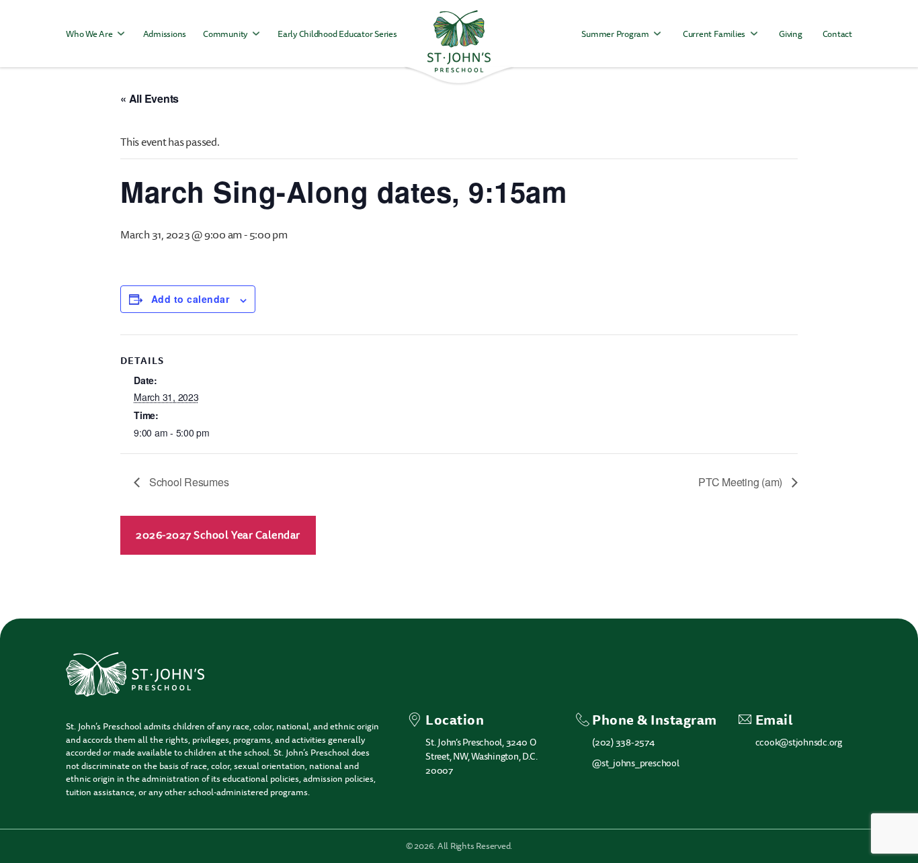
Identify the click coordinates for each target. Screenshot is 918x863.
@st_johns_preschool (635, 763)
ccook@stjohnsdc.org (798, 742)
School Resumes (187, 482)
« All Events (149, 98)
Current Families (714, 34)
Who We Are (89, 34)
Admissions (165, 34)
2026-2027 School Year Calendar (218, 535)
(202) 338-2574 (623, 742)
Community (225, 34)
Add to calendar (190, 299)
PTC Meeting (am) (741, 482)
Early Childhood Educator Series (337, 34)
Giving (790, 34)
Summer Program (615, 34)
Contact (837, 34)
